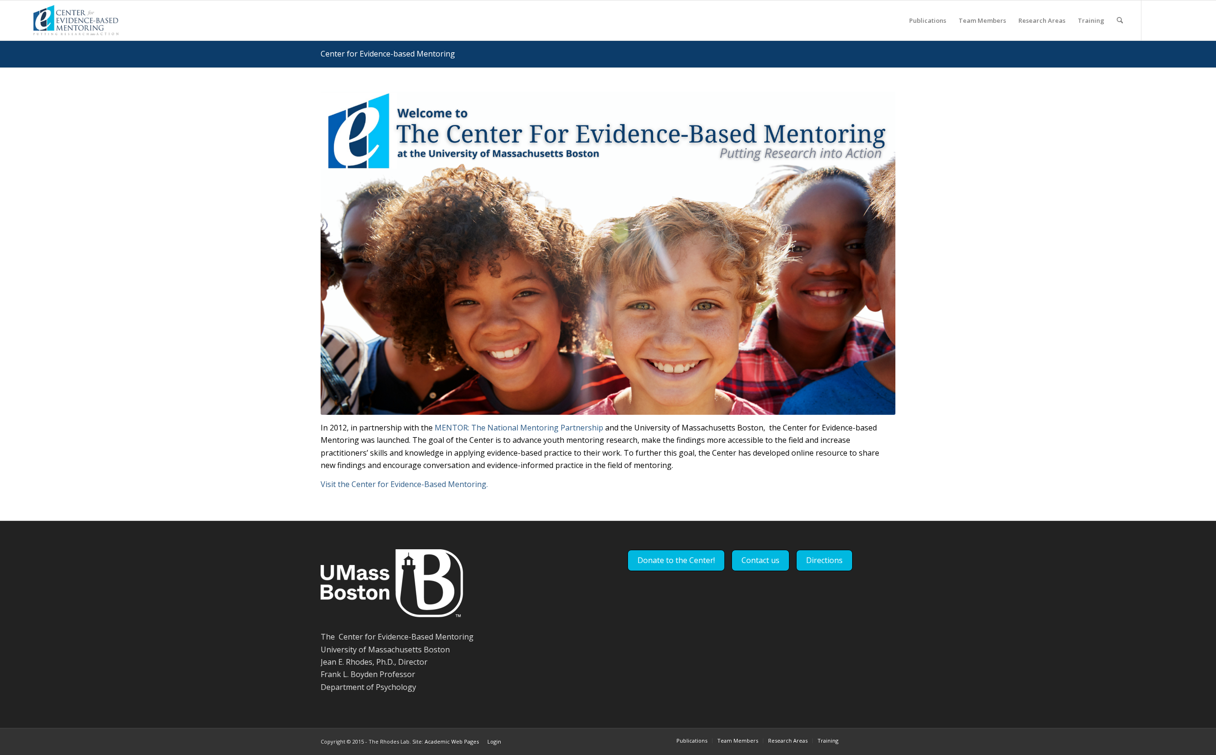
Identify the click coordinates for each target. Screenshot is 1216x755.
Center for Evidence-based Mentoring (388, 53)
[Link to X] (1156, 20)
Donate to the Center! (676, 560)
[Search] (1120, 20)
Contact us (760, 560)
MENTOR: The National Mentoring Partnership (519, 427)
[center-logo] (75, 20)
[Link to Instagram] (1185, 20)
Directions (824, 560)
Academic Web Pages (452, 741)
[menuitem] (927, 20)
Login (494, 741)
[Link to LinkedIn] (1170, 20)
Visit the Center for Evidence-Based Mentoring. (404, 484)
